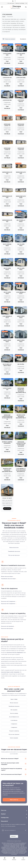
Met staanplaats (14, 709)
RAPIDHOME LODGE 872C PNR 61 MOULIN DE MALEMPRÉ (20, 444)
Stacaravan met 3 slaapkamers (8, 603)
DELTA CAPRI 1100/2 (20, 269)
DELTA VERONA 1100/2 (7, 245)
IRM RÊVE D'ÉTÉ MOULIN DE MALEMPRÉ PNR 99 (7, 470)
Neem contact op (14, 799)
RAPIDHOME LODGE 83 (7, 149)
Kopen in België (14, 699)
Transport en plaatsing (14, 730)
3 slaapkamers (14, 727)
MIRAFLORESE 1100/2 (7, 341)
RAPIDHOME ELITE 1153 (7, 221)
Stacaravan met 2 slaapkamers (8, 601)
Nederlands (13, 836)
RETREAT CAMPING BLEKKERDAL (7, 442)
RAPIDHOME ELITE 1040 (7, 197)
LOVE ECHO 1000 (20, 77)
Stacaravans (10, 16)
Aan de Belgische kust (14, 716)
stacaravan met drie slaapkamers (15, 652)
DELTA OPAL (21, 364)
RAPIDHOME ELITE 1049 (21, 173)
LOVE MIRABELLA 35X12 (7, 317)
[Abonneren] (25, 830)
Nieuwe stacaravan (14, 702)
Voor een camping (14, 713)
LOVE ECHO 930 (7, 77)
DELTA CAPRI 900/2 (20, 245)
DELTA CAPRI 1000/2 (7, 269)
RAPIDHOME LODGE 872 (21, 125)
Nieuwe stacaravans (14, 547)
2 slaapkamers (14, 723)
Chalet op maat (7, 498)
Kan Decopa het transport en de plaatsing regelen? (11, 769)
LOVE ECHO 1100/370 (21, 101)
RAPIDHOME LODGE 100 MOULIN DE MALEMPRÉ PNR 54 (7, 417)
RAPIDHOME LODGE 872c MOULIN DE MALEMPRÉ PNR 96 (21, 390)
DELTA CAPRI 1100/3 (7, 293)
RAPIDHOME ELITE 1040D (21, 197)
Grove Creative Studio (16, 841)
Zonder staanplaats (14, 737)
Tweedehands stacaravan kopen (8, 578)
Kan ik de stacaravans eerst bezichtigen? (11, 774)
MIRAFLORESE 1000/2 (21, 317)
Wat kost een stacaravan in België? (10, 758)
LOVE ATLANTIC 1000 (7, 54)
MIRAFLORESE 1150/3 (21, 341)
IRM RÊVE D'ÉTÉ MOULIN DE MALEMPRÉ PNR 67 (21, 416)
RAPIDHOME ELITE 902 (7, 173)
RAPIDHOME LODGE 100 (21, 149)
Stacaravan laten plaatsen (7, 628)
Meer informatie (7, 508)
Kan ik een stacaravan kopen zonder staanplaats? (10, 763)
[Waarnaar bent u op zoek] (26, 7)
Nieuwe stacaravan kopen (7, 576)
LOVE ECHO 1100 (7, 100)
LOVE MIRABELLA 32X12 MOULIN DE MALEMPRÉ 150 (21, 470)
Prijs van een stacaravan (14, 555)
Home (3, 16)
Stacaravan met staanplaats (7, 626)
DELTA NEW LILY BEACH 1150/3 (7, 365)
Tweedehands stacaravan (14, 706)
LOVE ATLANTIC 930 (7, 389)
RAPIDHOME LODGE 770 (7, 125)
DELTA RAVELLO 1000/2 (21, 221)
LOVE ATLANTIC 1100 (21, 54)
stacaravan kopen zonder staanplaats (10, 672)
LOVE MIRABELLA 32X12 (20, 293)
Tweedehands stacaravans (14, 551)
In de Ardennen (14, 720)
